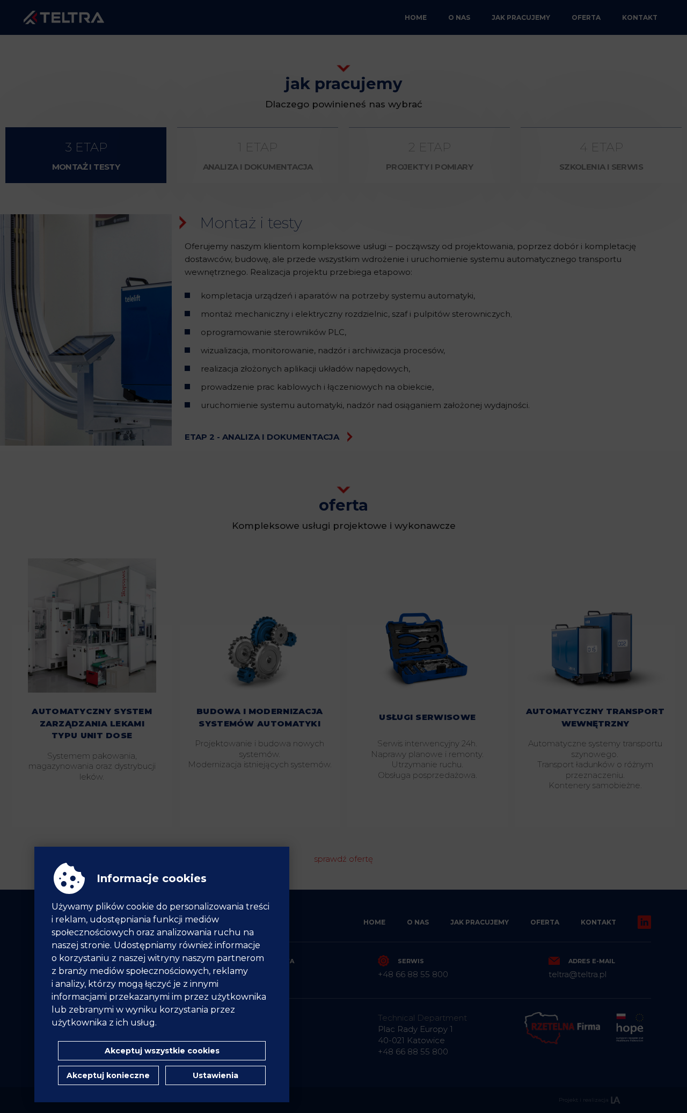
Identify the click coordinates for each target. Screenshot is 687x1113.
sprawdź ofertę (343, 859)
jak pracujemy (521, 17)
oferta (586, 17)
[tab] (86, 155)
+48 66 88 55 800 (413, 974)
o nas (459, 17)
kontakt (639, 17)
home (416, 17)
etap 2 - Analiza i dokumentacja (262, 437)
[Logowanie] (644, 922)
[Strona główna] (64, 17)
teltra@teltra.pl (577, 974)
